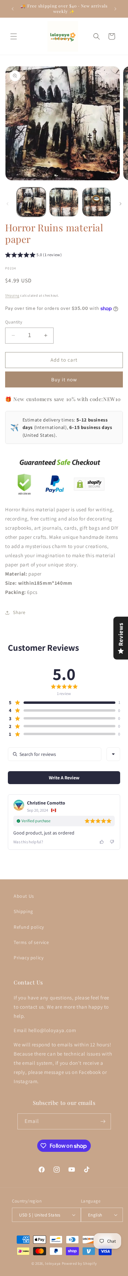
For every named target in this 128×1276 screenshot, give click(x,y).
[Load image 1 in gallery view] (31, 201)
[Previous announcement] (12, 8)
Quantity (13, 322)
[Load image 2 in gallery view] (63, 201)
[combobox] (113, 754)
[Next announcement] (115, 8)
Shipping (12, 295)
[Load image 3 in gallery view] (96, 201)
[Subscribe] (103, 1121)
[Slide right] (120, 203)
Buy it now (64, 379)
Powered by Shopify (79, 1263)
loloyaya (53, 1263)
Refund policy (29, 927)
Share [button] (19, 612)
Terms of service (31, 942)
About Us (24, 896)
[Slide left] (7, 203)
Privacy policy (28, 958)
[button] (13, 36)
